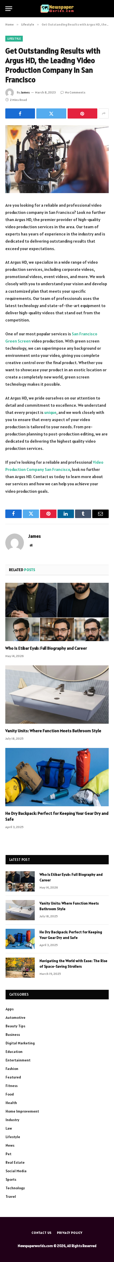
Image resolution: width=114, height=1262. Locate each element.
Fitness (11, 1085)
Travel (11, 1196)
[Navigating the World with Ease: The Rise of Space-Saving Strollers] (20, 968)
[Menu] (8, 9)
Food (10, 1094)
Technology (15, 1188)
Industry (12, 1119)
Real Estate (15, 1162)
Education (14, 1051)
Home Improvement (22, 1111)
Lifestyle (14, 38)
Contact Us (42, 1233)
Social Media (16, 1171)
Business (13, 1034)
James (25, 92)
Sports (11, 1179)
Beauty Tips (15, 1026)
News (10, 1145)
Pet (8, 1153)
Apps (10, 1009)
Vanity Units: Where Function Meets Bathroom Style (53, 730)
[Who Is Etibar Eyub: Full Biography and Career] (57, 612)
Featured (13, 1077)
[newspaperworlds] (57, 9)
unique (50, 412)
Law (9, 1128)
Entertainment (18, 1060)
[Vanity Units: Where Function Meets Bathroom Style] (57, 694)
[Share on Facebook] (20, 113)
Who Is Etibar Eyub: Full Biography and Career (46, 648)
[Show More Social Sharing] (104, 113)
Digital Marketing (20, 1043)
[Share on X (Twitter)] (51, 113)
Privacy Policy (69, 1233)
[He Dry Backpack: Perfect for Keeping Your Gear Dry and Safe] (57, 777)
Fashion (12, 1068)
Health (11, 1102)
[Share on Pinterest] (82, 113)
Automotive (15, 1017)
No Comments (75, 92)
